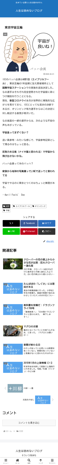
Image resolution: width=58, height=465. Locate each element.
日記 (7, 206)
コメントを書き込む (29, 422)
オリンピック (40, 206)
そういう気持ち (29, 455)
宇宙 (7, 210)
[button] (46, 231)
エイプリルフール (23, 206)
